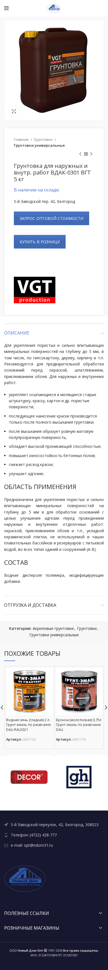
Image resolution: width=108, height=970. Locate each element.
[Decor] (29, 777)
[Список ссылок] (54, 825)
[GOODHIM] (79, 777)
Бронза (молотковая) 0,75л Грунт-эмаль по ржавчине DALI (78, 725)
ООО (26, 950)
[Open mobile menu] (6, 8)
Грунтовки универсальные (39, 145)
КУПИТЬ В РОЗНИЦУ (40, 241)
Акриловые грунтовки (53, 628)
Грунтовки (43, 139)
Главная (21, 139)
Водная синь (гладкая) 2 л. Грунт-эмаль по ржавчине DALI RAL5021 (28, 725)
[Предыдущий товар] (80, 154)
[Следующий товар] (91, 154)
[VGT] (34, 290)
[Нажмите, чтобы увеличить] (13, 111)
